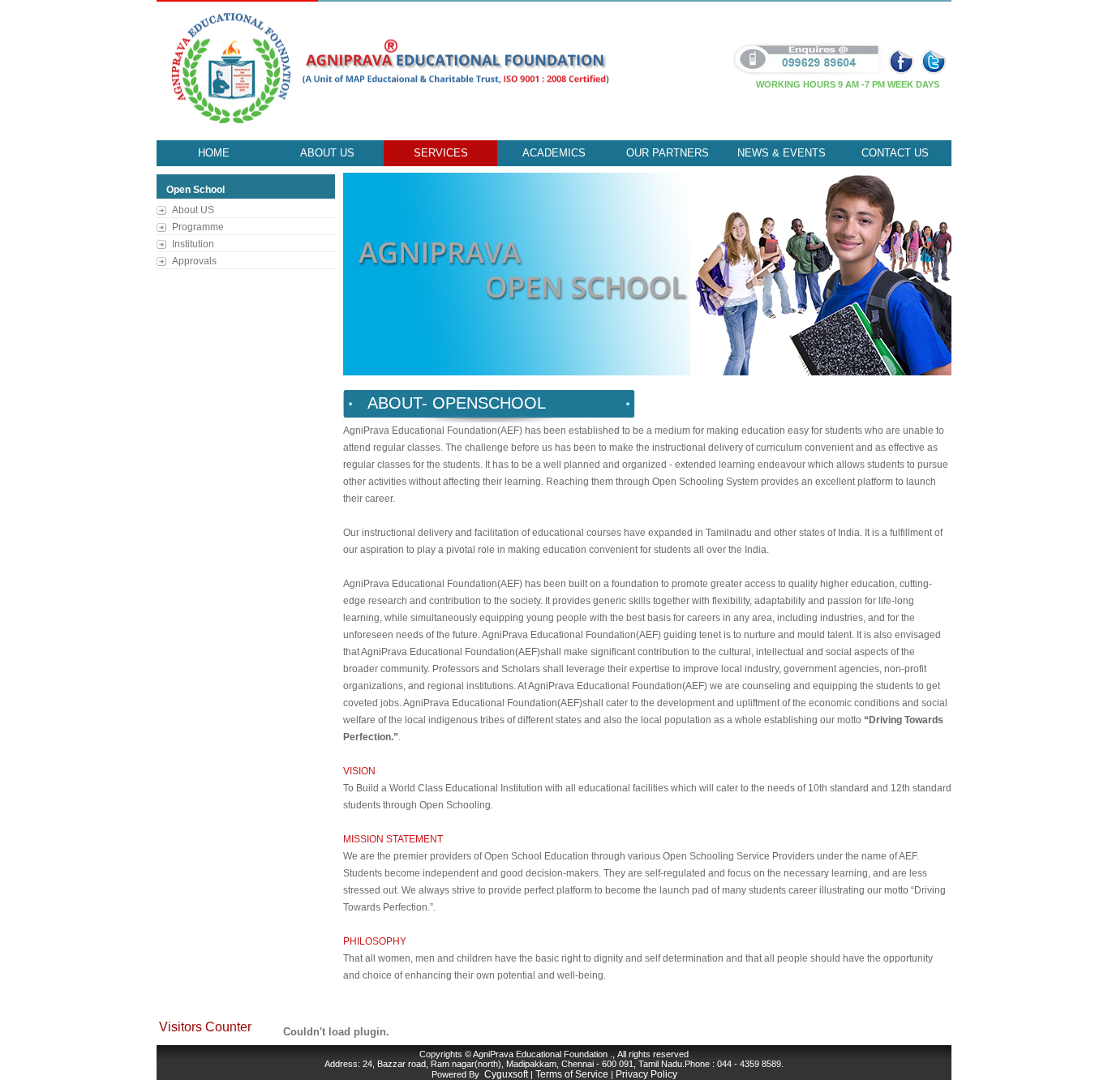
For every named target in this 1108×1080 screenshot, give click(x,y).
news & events (781, 153)
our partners (667, 153)
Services (441, 153)
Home (214, 153)
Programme (198, 227)
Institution (193, 244)
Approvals (194, 261)
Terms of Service (571, 1074)
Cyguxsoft (506, 1074)
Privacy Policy (646, 1074)
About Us (327, 153)
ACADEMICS (554, 153)
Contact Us (895, 153)
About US (193, 210)
